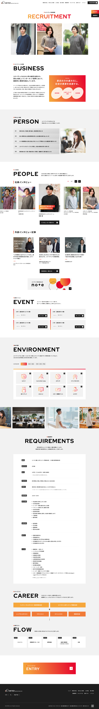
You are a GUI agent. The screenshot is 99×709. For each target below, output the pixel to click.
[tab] (24, 365)
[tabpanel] (49, 385)
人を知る (87, 692)
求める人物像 (81, 692)
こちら (37, 579)
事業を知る (74, 692)
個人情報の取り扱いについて (75, 707)
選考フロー (86, 694)
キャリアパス (80, 694)
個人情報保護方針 (64, 707)
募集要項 (74, 694)
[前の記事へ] (76, 181)
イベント (92, 694)
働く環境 (92, 692)
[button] (24, 379)
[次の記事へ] (79, 181)
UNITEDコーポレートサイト (54, 707)
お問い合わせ (85, 707)
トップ (69, 692)
